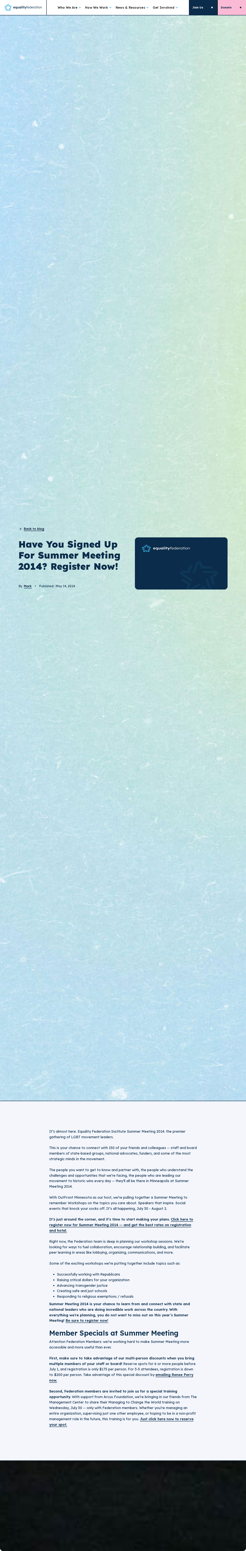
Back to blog (34, 529)
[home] (23, 7)
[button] (69, 7)
